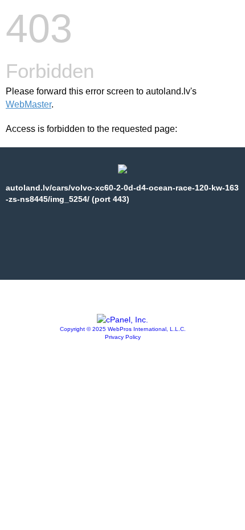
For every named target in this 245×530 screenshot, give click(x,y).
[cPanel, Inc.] (122, 319)
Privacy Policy (123, 337)
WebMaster (28, 104)
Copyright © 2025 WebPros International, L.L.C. (123, 329)
